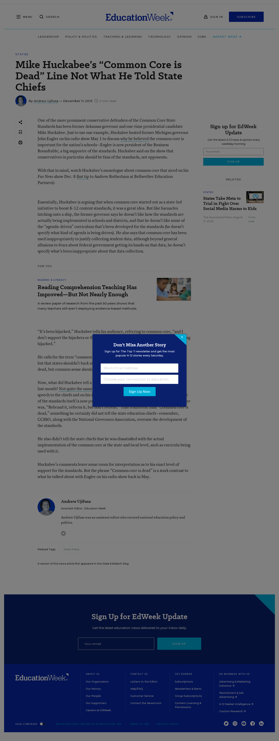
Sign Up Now (139, 392)
